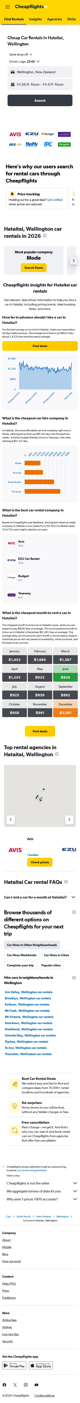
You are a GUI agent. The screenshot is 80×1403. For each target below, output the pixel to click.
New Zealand (43, 1216)
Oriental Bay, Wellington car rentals (30, 1035)
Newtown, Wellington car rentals (28, 1023)
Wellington (62, 1216)
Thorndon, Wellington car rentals (28, 1054)
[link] (33, 267)
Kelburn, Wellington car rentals (27, 1004)
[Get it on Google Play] (14, 1365)
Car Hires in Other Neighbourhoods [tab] (32, 945)
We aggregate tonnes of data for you (34, 1191)
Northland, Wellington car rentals (29, 1029)
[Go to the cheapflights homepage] (31, 7)
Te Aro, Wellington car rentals (26, 1048)
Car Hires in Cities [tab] (56, 955)
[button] (7, 7)
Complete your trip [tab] (20, 965)
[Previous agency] (11, 820)
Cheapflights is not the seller (28, 1183)
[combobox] (21, 54)
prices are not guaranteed (32, 1170)
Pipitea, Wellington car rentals (26, 1041)
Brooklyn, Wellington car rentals (28, 998)
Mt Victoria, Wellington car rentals (29, 1017)
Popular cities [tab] (51, 965)
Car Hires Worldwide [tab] (21, 955)
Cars (8, 1216)
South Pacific (23, 1216)
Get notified (54, 200)
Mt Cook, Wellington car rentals (27, 1010)
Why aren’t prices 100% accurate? (32, 1199)
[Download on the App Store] (41, 1365)
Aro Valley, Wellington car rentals (28, 992)
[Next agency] (69, 820)
